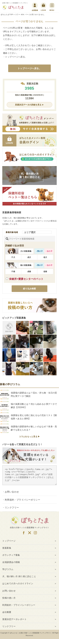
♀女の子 (48, 251)
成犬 (29, 257)
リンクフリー (12, 507)
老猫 (45, 271)
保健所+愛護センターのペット (26, 278)
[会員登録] (35, 5)
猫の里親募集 (26, 265)
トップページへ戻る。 (29, 68)
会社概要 (6, 612)
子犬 (13, 257)
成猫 (29, 271)
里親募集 (6, 548)
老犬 (45, 257)
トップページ (11, 57)
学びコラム (7, 569)
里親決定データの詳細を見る (28, 105)
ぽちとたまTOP (7, 14)
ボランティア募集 (11, 555)
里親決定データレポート (14, 619)
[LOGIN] (43, 5)
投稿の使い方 (9, 598)
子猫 (13, 271)
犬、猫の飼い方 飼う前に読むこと (19, 576)
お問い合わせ (42, 49)
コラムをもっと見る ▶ (29, 436)
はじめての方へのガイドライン (17, 583)
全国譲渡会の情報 (11, 562)
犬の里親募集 (26, 251)
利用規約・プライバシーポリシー (22, 499)
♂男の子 (39, 251)
